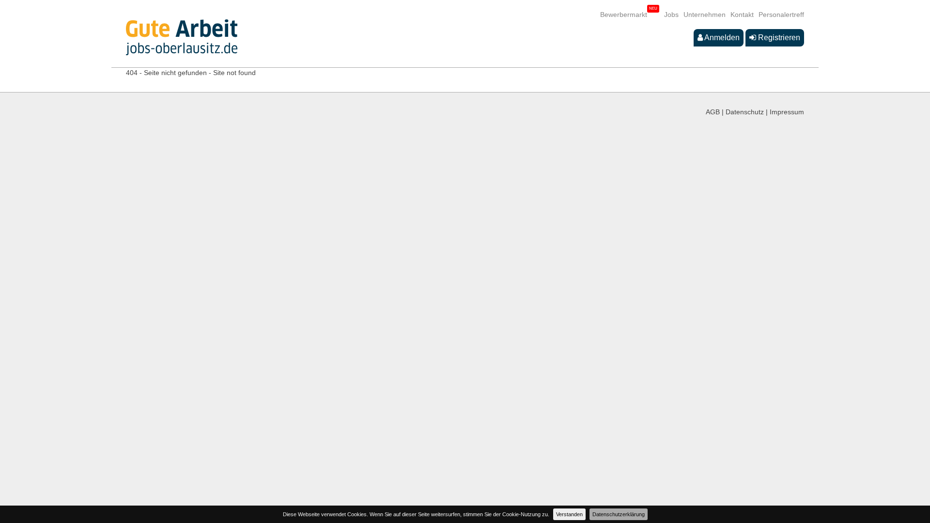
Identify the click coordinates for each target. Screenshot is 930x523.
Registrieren (778, 37)
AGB (713, 112)
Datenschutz (745, 112)
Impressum (787, 112)
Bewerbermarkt (623, 14)
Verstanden (569, 514)
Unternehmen (704, 14)
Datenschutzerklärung (618, 514)
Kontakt (742, 14)
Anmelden (721, 37)
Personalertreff (781, 14)
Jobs (671, 14)
